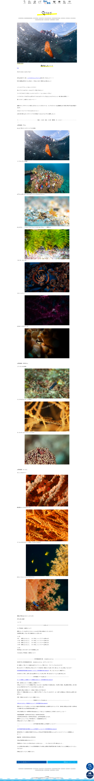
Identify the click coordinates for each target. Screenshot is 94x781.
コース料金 (54, 3)
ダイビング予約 (90, 767)
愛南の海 (29, 3)
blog (18, 68)
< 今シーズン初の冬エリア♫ (23, 762)
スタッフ (39, 3)
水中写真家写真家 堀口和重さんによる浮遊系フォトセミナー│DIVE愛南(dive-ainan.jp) (37, 729)
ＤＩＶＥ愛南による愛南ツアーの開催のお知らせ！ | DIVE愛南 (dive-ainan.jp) (35, 679)
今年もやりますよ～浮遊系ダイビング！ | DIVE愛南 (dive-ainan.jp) (32, 703)
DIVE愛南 (47, 2)
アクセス (59, 3)
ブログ (24, 3)
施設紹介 (34, 3)
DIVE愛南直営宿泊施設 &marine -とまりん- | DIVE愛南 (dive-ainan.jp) (33, 670)
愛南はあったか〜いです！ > (70, 762)
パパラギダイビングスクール (34, 78)
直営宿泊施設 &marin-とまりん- (90, 775)
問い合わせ (69, 3)
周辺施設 (64, 3)
